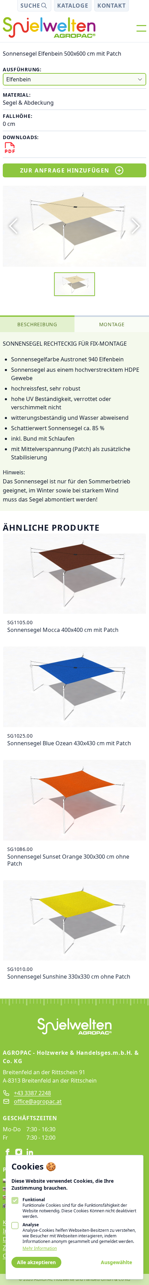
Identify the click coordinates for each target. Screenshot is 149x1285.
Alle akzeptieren (36, 1262)
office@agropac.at (38, 1101)
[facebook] (7, 1152)
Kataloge (72, 5)
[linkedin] (30, 1152)
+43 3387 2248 (32, 1093)
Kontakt (111, 5)
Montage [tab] (112, 324)
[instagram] (19, 1152)
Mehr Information (40, 1248)
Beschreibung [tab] (37, 324)
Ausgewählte (116, 1262)
